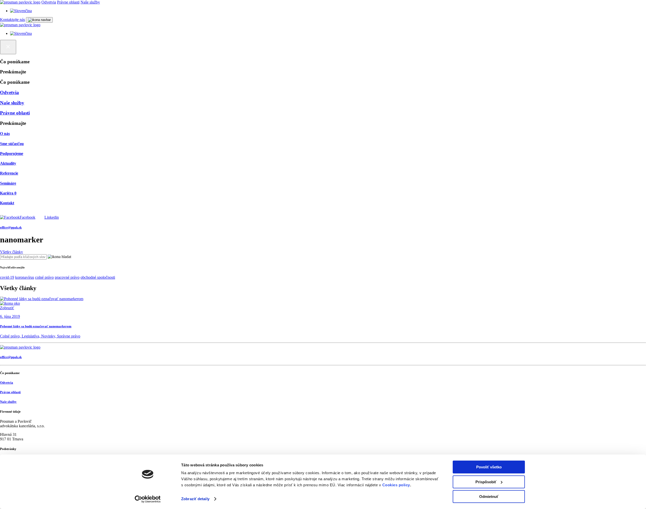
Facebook (27, 217)
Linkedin (51, 217)
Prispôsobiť (485, 482)
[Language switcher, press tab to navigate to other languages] (21, 11)
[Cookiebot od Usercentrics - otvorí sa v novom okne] (148, 499)
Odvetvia (48, 2)
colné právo (44, 277)
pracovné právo (67, 277)
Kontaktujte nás (12, 19)
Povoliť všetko (489, 467)
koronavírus (24, 277)
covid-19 (7, 277)
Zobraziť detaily (195, 499)
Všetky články (11, 252)
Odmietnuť (488, 496)
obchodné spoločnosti (97, 277)
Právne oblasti (68, 2)
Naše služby (90, 2)
